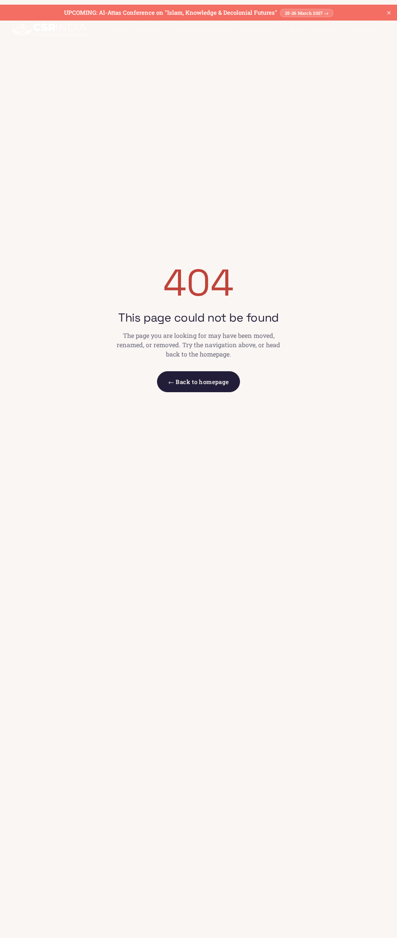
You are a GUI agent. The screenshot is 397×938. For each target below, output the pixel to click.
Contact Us (363, 30)
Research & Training (201, 30)
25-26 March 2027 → (306, 13)
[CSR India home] (49, 30)
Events (324, 30)
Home (119, 30)
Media (298, 30)
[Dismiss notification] (389, 13)
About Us (147, 30)
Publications (258, 30)
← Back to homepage (198, 382)
